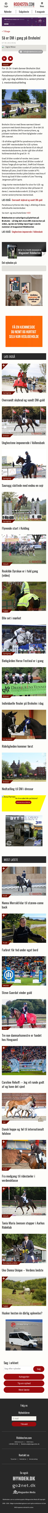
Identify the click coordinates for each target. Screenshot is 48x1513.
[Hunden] (24, 1478)
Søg (39, 1368)
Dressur (6, 435)
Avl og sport (7, 739)
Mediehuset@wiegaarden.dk (30, 1444)
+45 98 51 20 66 (13, 1444)
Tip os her (13, 1459)
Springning (7, 393)
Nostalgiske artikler (10, 1263)
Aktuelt (5, 64)
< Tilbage (6, 31)
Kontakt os (23, 1459)
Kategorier (24, 1376)
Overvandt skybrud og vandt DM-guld (27, 200)
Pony (5, 1028)
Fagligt (5, 611)
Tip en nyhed (24, 1383)
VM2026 (6, 985)
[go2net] (24, 1485)
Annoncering (33, 1459)
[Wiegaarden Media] (24, 1491)
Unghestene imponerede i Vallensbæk (27, 231)
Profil (5, 896)
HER (29, 213)
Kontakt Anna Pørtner (23, 802)
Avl (4, 1122)
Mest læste (24, 1389)
